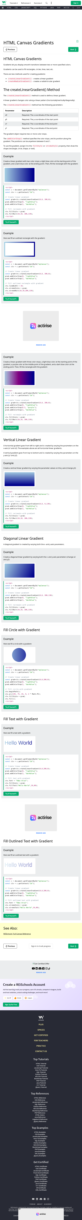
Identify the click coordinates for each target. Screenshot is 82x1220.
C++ (78, 8)
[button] (46, 3)
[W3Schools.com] (41, 1019)
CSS (16, 8)
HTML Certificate (41, 1166)
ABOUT (39, 1204)
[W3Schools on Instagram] (46, 969)
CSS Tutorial (41, 1066)
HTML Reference (40, 1098)
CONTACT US (41, 1051)
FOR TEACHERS (41, 1040)
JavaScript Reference (40, 1102)
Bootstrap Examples (40, 1147)
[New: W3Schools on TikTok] (49, 969)
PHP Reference (40, 1113)
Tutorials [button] (13, 3)
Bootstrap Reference (40, 1111)
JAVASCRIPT (26, 8)
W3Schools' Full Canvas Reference (17, 934)
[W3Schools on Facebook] (43, 969)
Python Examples (40, 1143)
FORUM (32, 1204)
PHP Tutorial (41, 1081)
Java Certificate (41, 1183)
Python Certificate (41, 1177)
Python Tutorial (41, 1074)
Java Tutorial (41, 1083)
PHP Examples (40, 1149)
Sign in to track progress (41, 946)
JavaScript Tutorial (41, 1068)
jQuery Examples (40, 1156)
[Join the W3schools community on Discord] (40, 969)
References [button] (25, 3)
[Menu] (3, 8)
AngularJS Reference (39, 1119)
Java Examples (40, 1151)
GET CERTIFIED (41, 1035)
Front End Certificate (41, 1173)
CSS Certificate (41, 1168)
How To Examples (40, 1138)
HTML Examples (40, 1132)
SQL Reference (40, 1104)
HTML (9, 8)
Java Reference (39, 1117)
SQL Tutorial (41, 1072)
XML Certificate (41, 1190)
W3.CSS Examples (40, 1145)
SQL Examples (40, 1141)
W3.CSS (66, 8)
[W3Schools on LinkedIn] (36, 969)
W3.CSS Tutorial (41, 1076)
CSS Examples (40, 1134)
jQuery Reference (40, 1121)
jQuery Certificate (41, 1181)
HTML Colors (40, 1115)
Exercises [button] (37, 3)
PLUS (41, 1024)
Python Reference (40, 1106)
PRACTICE (41, 1045)
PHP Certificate (41, 1179)
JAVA (52, 8)
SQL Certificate (41, 1175)
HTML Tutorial (41, 1063)
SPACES (41, 1029)
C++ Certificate (41, 1186)
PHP (58, 8)
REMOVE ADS (41, 345)
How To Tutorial (41, 1070)
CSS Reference (40, 1100)
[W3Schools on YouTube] (33, 969)
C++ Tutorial (41, 1085)
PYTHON (43, 8)
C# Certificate (41, 1188)
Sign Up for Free (11, 1004)
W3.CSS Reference (40, 1108)
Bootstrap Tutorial (41, 1078)
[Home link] (4, 3)
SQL (35, 8)
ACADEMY (47, 1204)
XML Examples (40, 1153)
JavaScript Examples (40, 1136)
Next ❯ (73, 49)
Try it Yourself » (11, 222)
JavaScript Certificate (41, 1171)
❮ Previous (10, 49)
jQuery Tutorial (41, 1087)
